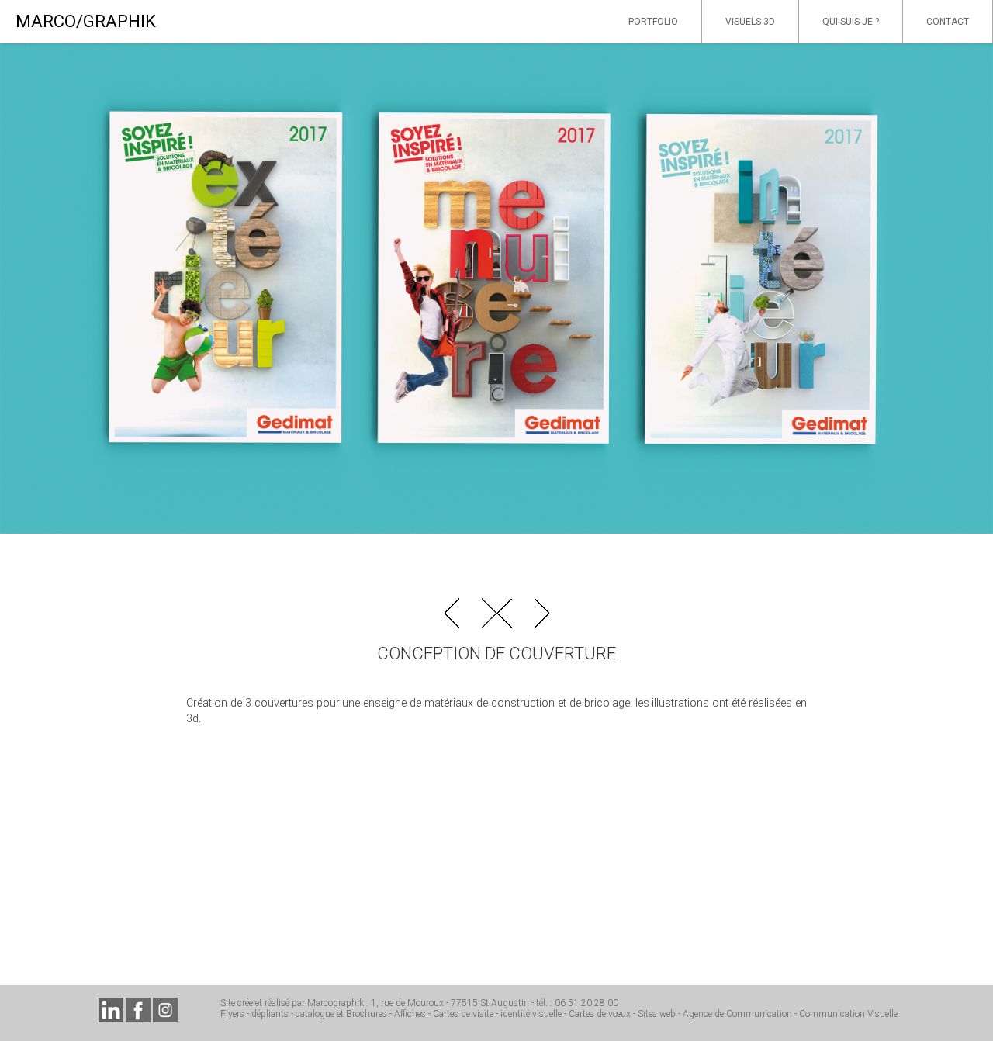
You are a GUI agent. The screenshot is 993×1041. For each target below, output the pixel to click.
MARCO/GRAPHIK (86, 21)
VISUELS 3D (750, 21)
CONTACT (947, 21)
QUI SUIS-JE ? (850, 21)
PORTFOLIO (653, 21)
